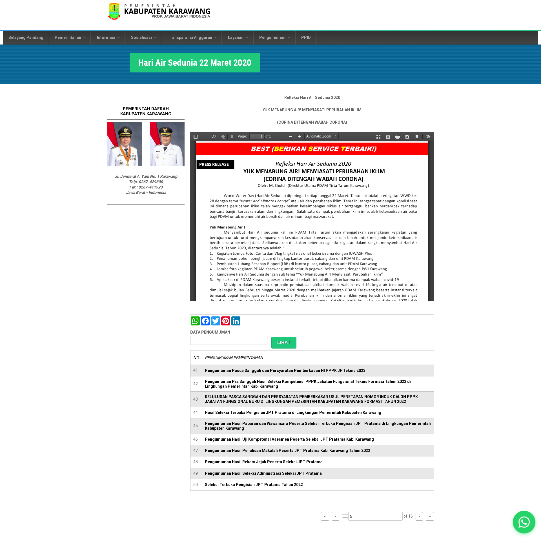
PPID (306, 37)
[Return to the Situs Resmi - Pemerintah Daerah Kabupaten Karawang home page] (159, 15)
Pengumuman (272, 37)
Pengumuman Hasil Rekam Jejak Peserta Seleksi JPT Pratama (264, 462)
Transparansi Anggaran (190, 37)
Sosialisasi (142, 37)
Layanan (236, 37)
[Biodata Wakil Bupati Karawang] (167, 165)
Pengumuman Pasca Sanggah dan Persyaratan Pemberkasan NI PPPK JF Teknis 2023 (285, 370)
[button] (524, 522)
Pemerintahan (68, 37)
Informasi (106, 37)
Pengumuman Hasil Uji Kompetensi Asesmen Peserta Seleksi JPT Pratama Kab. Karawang (289, 439)
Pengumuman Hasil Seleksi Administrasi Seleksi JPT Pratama (263, 473)
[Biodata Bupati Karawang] (124, 165)
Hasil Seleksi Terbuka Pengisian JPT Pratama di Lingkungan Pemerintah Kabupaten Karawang (293, 412)
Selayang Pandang (25, 37)
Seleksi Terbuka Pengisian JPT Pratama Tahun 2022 (254, 484)
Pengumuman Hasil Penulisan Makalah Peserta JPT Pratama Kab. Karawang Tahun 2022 (287, 450)
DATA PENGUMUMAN (210, 332)
